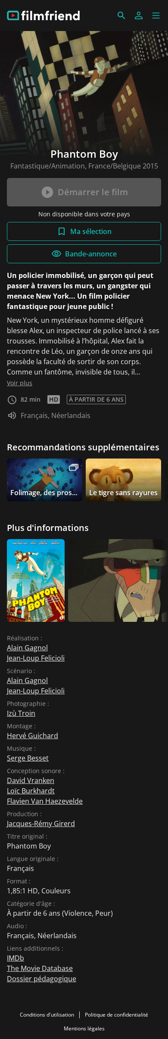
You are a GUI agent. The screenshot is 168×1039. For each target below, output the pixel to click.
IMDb (15, 958)
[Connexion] (138, 15)
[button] (156, 15)
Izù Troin (21, 713)
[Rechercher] (121, 15)
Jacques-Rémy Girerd (41, 823)
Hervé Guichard (32, 735)
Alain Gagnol (27, 647)
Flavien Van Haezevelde (45, 801)
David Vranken (30, 780)
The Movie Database (40, 968)
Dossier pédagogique (41, 978)
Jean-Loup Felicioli (36, 658)
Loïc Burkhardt (31, 791)
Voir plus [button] (19, 383)
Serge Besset (28, 758)
